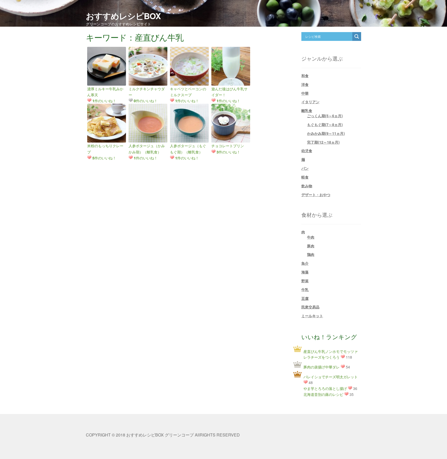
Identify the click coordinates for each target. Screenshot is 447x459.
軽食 (305, 177)
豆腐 (305, 298)
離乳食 (306, 110)
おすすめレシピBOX (123, 16)
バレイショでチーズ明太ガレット (330, 376)
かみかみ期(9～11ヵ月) (326, 133)
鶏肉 (310, 254)
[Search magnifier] (356, 36)
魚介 (305, 263)
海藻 (305, 272)
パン (305, 168)
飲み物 (306, 185)
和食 (305, 75)
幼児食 (306, 150)
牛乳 (305, 289)
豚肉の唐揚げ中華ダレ (321, 366)
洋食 (305, 84)
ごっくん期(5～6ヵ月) (325, 115)
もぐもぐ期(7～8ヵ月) (325, 124)
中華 (305, 93)
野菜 (305, 280)
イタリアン (310, 101)
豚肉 (310, 245)
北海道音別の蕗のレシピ (323, 394)
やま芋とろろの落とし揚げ (325, 388)
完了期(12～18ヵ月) (323, 142)
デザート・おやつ (315, 194)
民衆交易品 (310, 306)
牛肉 (310, 237)
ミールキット (312, 315)
